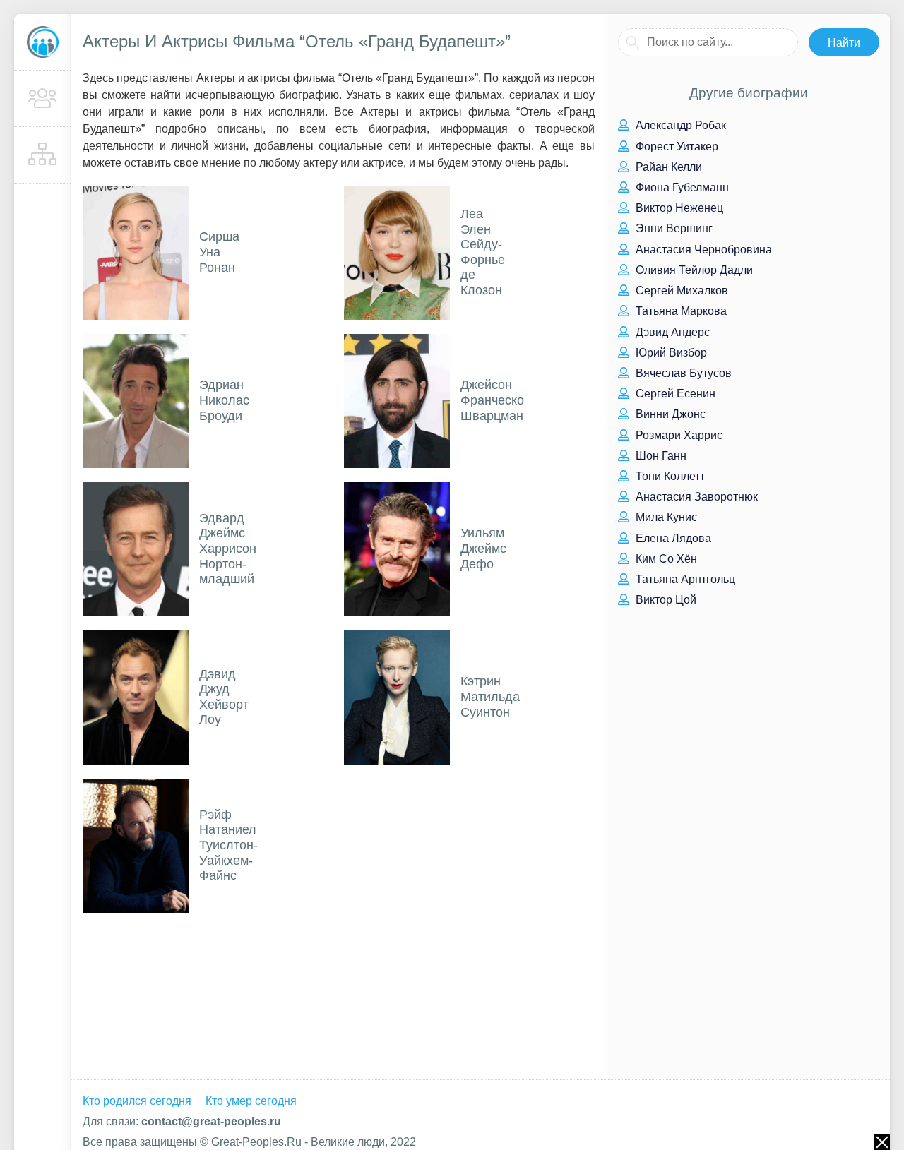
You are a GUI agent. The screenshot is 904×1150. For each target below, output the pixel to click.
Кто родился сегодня (137, 1101)
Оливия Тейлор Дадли (693, 270)
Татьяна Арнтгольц (684, 579)
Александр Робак (679, 125)
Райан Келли (667, 167)
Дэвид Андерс (671, 332)
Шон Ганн (659, 456)
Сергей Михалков (680, 290)
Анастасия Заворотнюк (695, 497)
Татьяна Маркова (680, 311)
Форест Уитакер (675, 146)
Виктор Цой (664, 600)
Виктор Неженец (678, 208)
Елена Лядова (672, 538)
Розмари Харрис (677, 435)
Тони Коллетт (669, 476)
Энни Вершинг (673, 228)
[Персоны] (42, 99)
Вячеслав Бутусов (682, 373)
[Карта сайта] (42, 155)
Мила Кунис (665, 517)
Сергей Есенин (674, 394)
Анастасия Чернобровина (702, 250)
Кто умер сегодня (251, 1101)
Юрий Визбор (670, 353)
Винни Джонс (669, 414)
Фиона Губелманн (681, 187)
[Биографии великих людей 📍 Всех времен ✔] (42, 42)
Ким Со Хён (665, 559)
